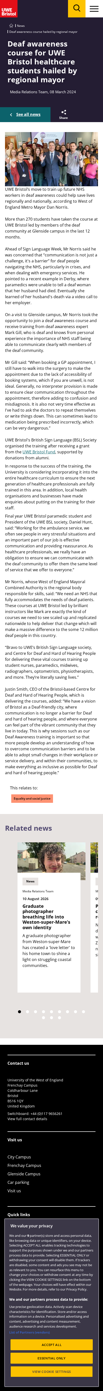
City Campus (19, 1157)
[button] (63, 114)
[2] (27, 1012)
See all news (28, 114)
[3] (35, 1012)
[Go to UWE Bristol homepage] (11, 26)
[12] (59, 1018)
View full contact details (27, 1118)
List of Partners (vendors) (29, 1332)
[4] (43, 1012)
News (21, 26)
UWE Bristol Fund (38, 452)
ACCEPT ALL (52, 1345)
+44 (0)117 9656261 (46, 1113)
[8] (75, 1012)
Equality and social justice (32, 798)
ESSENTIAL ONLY (52, 1358)
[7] (67, 1012)
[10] (43, 1018)
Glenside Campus (24, 1174)
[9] (83, 1012)
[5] (51, 1012)
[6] (59, 1012)
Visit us (14, 1191)
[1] (19, 1012)
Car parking (18, 1182)
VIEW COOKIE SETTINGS (51, 1371)
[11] (51, 1018)
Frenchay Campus (24, 1165)
